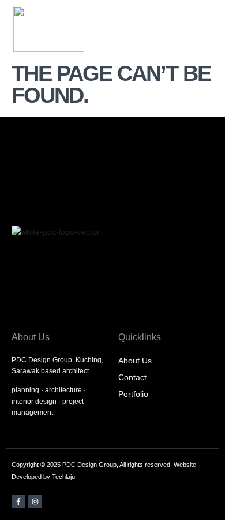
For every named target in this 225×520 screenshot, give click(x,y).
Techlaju (63, 476)
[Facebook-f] (18, 501)
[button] (178, 29)
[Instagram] (35, 501)
